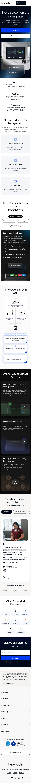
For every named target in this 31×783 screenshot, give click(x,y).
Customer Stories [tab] (20, 511)
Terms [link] (9, 772)
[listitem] (5, 613)
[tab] (15, 216)
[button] (28, 2)
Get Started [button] (15, 658)
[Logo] (15, 764)
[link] (8, 777)
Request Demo (15, 36)
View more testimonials (14, 585)
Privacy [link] (15, 772)
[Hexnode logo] (5, 3)
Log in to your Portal (15, 752)
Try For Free (20, 3)
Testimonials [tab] (6, 511)
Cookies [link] (21, 772)
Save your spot (7, 683)
